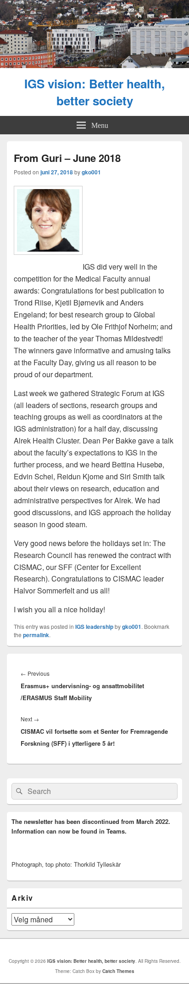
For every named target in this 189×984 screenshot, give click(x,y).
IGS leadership (94, 626)
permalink (36, 635)
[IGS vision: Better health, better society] (94, 65)
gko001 (91, 172)
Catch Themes (118, 971)
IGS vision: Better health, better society (94, 92)
